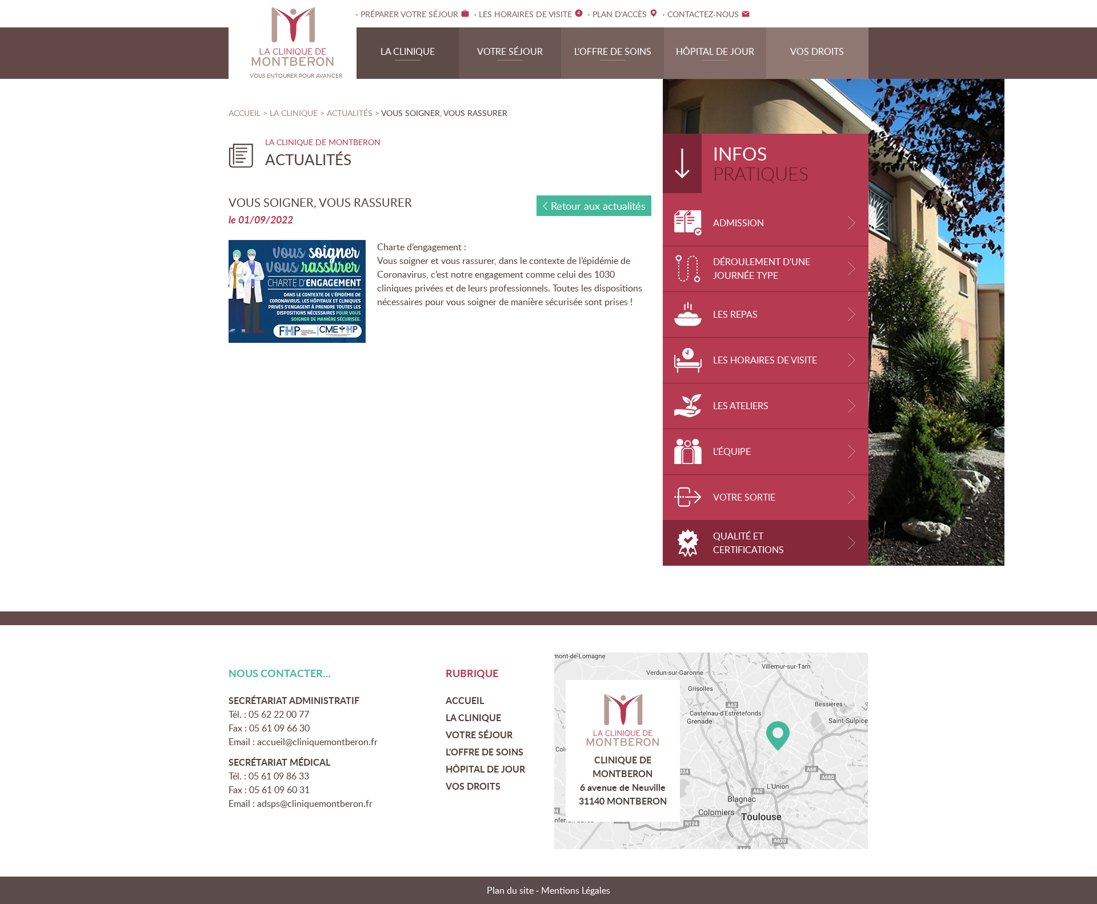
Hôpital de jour (715, 51)
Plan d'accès (711, 751)
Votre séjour (510, 51)
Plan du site (510, 890)
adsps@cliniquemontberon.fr (315, 803)
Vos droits (817, 51)
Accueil (245, 112)
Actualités (351, 112)
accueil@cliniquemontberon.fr (317, 741)
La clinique (408, 51)
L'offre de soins (612, 51)
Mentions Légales (575, 890)
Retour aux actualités (598, 206)
